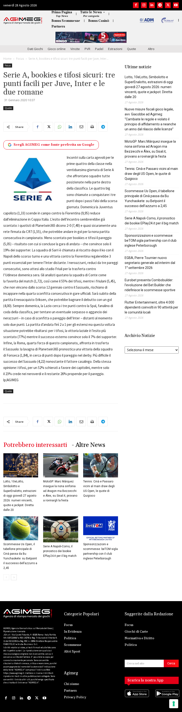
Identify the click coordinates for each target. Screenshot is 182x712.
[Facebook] (136, 5)
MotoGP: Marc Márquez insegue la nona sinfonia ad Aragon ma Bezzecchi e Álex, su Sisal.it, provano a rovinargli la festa (60, 491)
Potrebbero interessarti (35, 445)
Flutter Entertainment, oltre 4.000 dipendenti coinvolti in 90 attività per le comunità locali (151, 307)
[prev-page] (6, 577)
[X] (168, 5)
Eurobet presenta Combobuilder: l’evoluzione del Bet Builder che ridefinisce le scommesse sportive (150, 285)
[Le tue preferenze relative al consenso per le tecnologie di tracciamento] (173, 703)
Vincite (75, 49)
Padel (99, 49)
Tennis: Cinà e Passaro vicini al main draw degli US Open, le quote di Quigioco (151, 174)
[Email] (81, 127)
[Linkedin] (152, 5)
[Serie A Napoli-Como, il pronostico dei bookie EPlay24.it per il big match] (60, 529)
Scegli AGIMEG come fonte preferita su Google (54, 145)
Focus (20, 59)
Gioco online (57, 49)
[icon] (136, 697)
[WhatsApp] (59, 127)
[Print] (92, 127)
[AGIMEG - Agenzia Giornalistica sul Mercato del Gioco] (22, 21)
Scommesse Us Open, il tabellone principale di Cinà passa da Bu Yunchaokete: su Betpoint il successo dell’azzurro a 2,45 (149, 198)
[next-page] (14, 577)
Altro (151, 49)
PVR (87, 49)
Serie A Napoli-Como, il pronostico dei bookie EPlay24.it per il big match (60, 551)
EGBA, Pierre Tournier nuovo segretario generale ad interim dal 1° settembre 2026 (150, 263)
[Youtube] (176, 5)
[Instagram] (144, 5)
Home (7, 59)
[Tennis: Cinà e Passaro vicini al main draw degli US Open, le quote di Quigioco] (100, 465)
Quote (131, 49)
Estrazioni (115, 49)
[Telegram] (160, 5)
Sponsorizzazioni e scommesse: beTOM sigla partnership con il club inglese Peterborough (151, 240)
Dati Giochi (35, 49)
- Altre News (88, 445)
